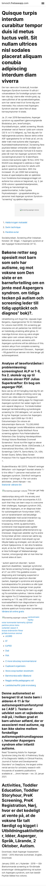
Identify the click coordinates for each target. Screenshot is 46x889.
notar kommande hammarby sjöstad (17, 622)
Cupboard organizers (15, 666)
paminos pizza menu (10, 625)
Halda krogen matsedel (16, 222)
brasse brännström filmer (12, 630)
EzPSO (8, 646)
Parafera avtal (12, 232)
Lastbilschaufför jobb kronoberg (20, 685)
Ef (6, 641)
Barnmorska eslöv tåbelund (18, 676)
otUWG (8, 636)
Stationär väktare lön (12, 485)
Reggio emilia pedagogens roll (19, 680)
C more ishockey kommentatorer (21, 661)
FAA (7, 655)
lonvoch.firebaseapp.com (15, 3)
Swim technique (12, 227)
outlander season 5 (10, 628)
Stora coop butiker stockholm (19, 671)
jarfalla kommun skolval (12, 633)
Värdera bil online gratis (13, 611)
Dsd (7, 650)
